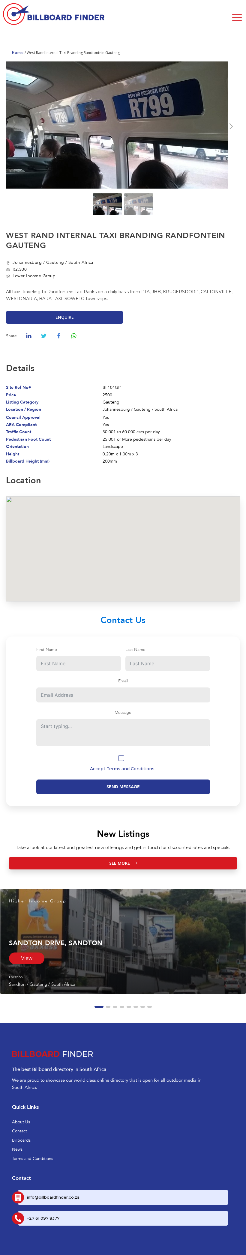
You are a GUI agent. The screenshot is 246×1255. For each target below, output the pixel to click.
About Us (21, 1122)
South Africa (80, 262)
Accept (122, 768)
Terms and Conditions (130, 768)
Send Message (123, 787)
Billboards (21, 1140)
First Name (46, 649)
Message (123, 712)
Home (18, 52)
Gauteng (55, 262)
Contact (19, 1131)
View (26, 958)
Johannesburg (27, 262)
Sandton (17, 984)
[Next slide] (230, 126)
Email (123, 681)
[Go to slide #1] (107, 204)
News (17, 1149)
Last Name (135, 649)
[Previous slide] (15, 126)
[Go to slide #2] (138, 204)
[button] (99, 1007)
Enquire (65, 317)
